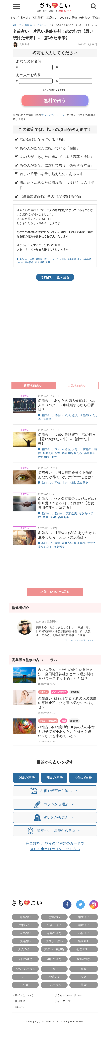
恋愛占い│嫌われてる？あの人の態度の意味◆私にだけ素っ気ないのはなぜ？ (67, 702)
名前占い (42, 25)
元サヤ (91, 542)
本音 (32, 259)
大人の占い (25, 949)
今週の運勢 (83, 778)
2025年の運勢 (68, 17)
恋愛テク (54, 976)
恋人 (75, 415)
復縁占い (25, 941)
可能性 (39, 259)
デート (25, 976)
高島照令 (24, 44)
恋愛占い (52, 17)
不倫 (57, 482)
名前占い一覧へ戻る (55, 277)
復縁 (57, 542)
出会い (58, 415)
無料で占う (55, 100)
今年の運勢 (54, 933)
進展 (45, 517)
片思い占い (25, 925)
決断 (72, 482)
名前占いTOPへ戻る (55, 592)
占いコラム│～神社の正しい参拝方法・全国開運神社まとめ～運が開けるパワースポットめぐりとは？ (66, 674)
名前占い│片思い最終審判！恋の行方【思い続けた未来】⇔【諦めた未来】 (67, 439)
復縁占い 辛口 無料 (73, 542)
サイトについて (24, 995)
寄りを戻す (45, 546)
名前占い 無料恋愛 (65, 513)
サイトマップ (62, 1001)
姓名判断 (75, 692)
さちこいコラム (25, 968)
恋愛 (64, 721)
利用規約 (20, 1001)
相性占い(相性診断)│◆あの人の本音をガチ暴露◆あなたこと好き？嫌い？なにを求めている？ (66, 731)
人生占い (25, 933)
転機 (53, 517)
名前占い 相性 (59, 259)
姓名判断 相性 (74, 259)
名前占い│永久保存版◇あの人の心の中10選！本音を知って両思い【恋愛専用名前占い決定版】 (67, 503)
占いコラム (54, 984)
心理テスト (83, 949)
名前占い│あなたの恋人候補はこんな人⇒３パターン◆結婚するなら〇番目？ (67, 405)
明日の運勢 (54, 777)
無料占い (84, 17)
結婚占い (83, 925)
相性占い (83, 917)
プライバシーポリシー (54, 115)
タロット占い (54, 941)
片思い (47, 259)
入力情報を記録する (56, 89)
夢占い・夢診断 (54, 949)
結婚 (67, 415)
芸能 (84, 984)
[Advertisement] (55, 306)
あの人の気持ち (59, 692)
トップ (14, 17)
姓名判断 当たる (72, 453)
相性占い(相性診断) (32, 17)
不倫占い (97, 17)
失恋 (84, 976)
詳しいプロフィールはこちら (78, 640)
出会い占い (54, 925)
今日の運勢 (26, 777)
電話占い (20, 1006)
